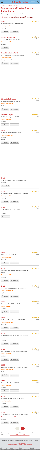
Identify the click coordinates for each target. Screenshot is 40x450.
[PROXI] (20, 368)
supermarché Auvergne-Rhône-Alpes (19, 435)
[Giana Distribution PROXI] (20, 56)
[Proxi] (20, 135)
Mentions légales (12, 444)
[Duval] (20, 24)
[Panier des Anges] (20, 118)
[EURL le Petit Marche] (20, 40)
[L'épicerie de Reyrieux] (20, 102)
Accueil (2, 2)
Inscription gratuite (27, 444)
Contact (20, 444)
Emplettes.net (22, 443)
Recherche (38, 2)
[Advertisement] (20, 81)
